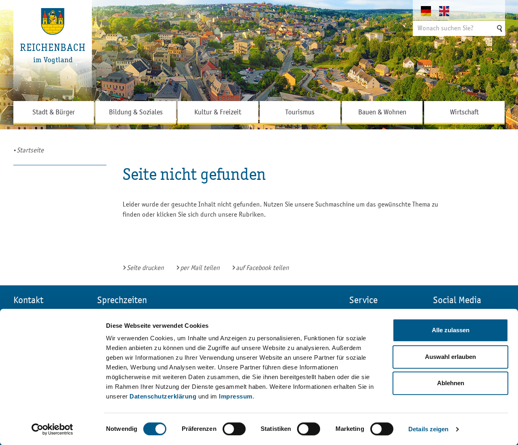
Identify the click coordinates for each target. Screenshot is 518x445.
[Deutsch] (430, 10)
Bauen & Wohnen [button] (382, 112)
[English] (448, 10)
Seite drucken (145, 268)
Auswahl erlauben (450, 356)
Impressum (236, 396)
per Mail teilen (200, 268)
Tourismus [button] (299, 112)
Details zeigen (428, 429)
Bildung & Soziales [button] (136, 112)
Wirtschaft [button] (464, 112)
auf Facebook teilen (262, 268)
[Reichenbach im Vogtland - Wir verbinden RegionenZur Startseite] (53, 50)
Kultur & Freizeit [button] (217, 112)
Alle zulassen (450, 330)
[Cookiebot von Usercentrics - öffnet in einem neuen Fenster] (52, 429)
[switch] (234, 428)
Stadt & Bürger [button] (53, 112)
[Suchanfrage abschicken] (499, 28)
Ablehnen (450, 383)
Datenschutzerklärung (163, 396)
